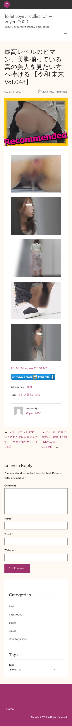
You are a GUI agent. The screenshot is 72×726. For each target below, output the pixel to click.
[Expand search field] (7, 4)
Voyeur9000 (33, 413)
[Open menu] (65, 34)
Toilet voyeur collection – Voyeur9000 (28, 19)
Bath (12, 606)
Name (8, 518)
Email (8, 534)
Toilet (28, 387)
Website (9, 550)
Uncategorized (18, 639)
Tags (11, 665)
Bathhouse (15, 614)
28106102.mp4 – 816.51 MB (29, 368)
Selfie (12, 623)
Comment (11, 485)
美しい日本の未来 (29, 395)
